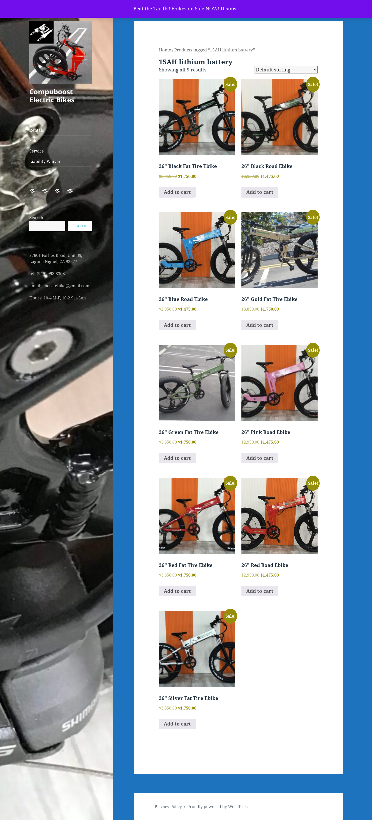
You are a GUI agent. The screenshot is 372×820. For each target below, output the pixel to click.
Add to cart (177, 192)
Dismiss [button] (230, 8)
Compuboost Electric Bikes (51, 95)
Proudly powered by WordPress (218, 806)
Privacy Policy (168, 806)
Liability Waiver (45, 161)
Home (165, 50)
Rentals (36, 130)
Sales (34, 140)
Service (36, 151)
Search (36, 217)
